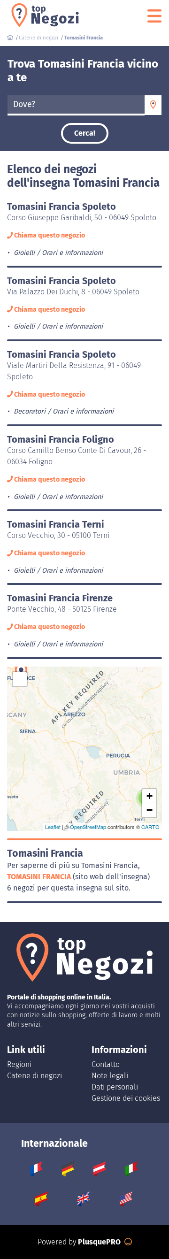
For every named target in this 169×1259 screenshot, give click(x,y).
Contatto (106, 1064)
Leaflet (53, 826)
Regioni (19, 1064)
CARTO (150, 826)
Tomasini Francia (40, 876)
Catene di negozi (34, 1075)
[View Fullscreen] (20, 679)
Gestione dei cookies (126, 1098)
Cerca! (84, 133)
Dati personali (115, 1086)
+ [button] (149, 796)
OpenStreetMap (88, 826)
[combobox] (76, 105)
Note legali (110, 1075)
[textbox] (76, 104)
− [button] (149, 810)
